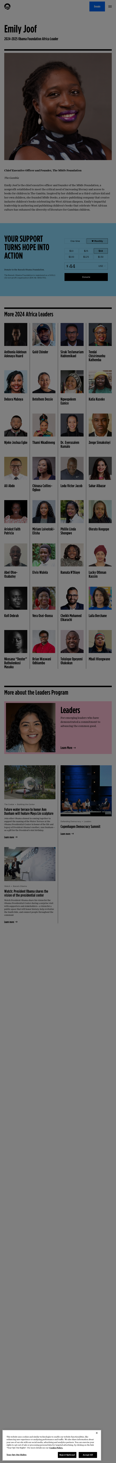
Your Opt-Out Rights (16, 1455)
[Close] (97, 1433)
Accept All (88, 1455)
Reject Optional (67, 1455)
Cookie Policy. (56, 1448)
